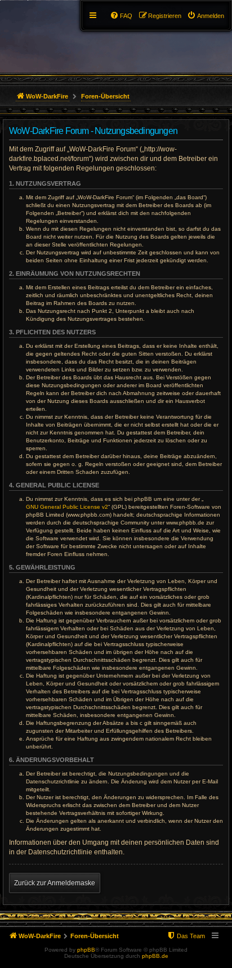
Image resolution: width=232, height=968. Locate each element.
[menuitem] (205, 16)
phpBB (86, 950)
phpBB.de (155, 956)
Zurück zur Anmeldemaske (54, 883)
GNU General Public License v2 (67, 507)
